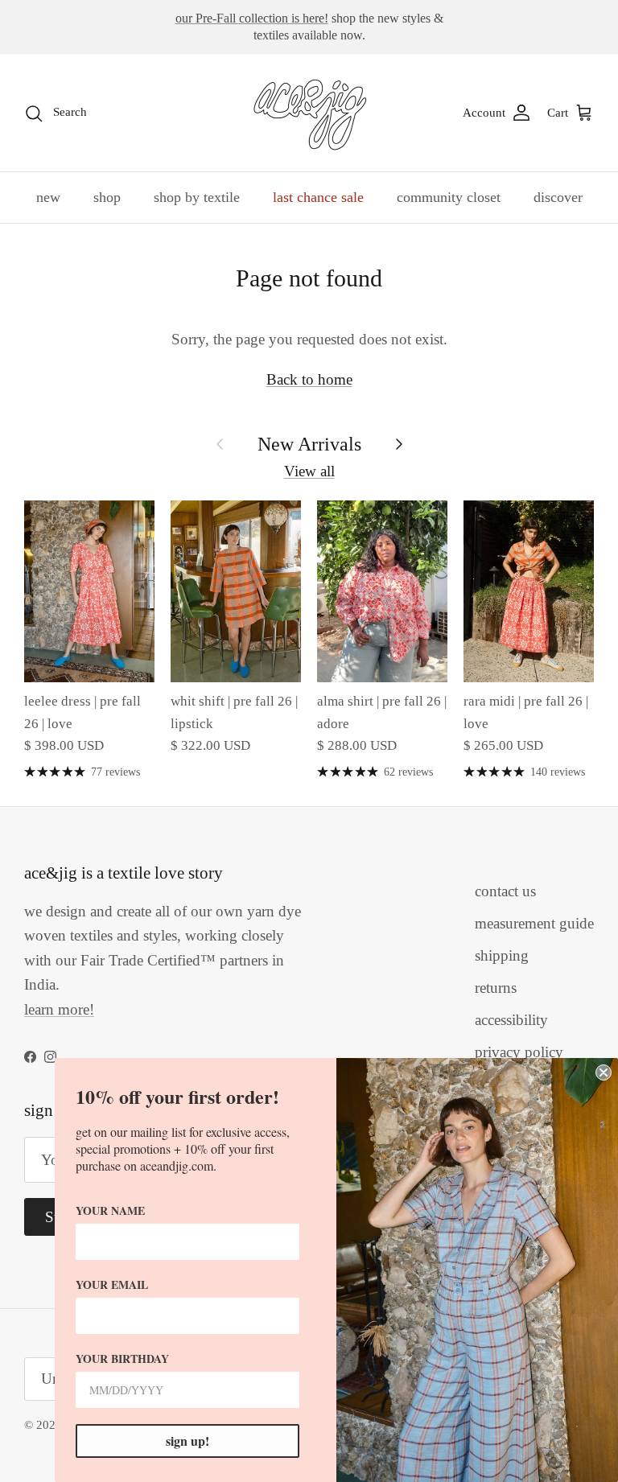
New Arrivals (309, 444)
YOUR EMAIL (112, 1284)
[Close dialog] (603, 1072)
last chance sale (318, 197)
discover (558, 197)
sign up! (187, 1440)
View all (309, 471)
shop (107, 197)
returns (496, 987)
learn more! (59, 1009)
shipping (502, 955)
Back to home (309, 379)
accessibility (511, 1019)
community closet (449, 197)
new (48, 197)
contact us (505, 891)
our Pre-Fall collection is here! (251, 18)
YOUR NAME (110, 1210)
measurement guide (534, 923)
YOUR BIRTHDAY (122, 1358)
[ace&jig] (309, 112)
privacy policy (519, 1052)
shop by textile (197, 197)
